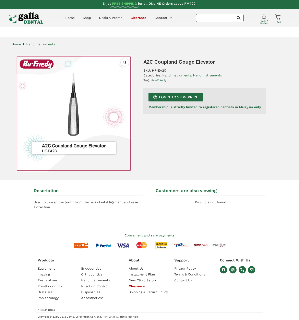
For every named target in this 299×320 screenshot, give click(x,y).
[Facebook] (223, 269)
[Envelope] (251, 269)
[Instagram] (233, 269)
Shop (87, 18)
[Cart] (277, 17)
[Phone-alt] (242, 269)
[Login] (264, 17)
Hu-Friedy (158, 80)
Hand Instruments (40, 44)
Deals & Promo (110, 18)
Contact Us (163, 18)
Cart (279, 22)
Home (70, 18)
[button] (124, 62)
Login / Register (264, 22)
